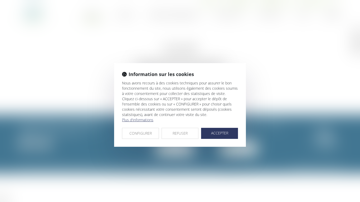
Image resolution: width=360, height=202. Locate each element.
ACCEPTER (219, 132)
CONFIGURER (140, 133)
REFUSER (180, 133)
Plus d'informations (137, 119)
